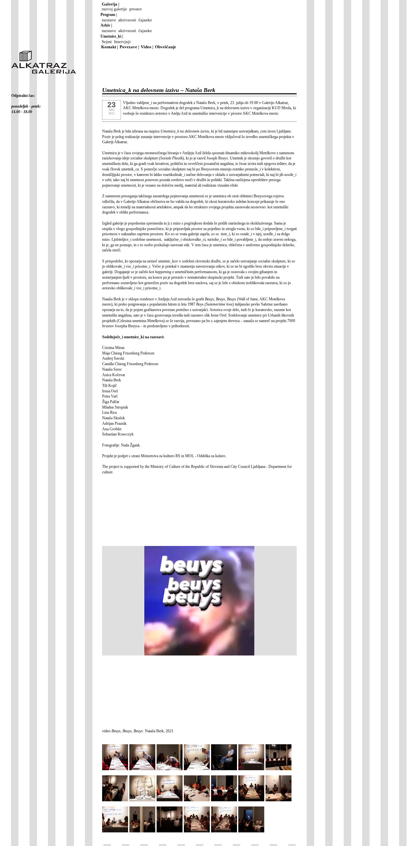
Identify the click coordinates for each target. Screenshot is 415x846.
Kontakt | (109, 47)
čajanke (145, 20)
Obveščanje (165, 47)
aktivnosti (127, 20)
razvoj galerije (114, 9)
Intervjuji (122, 42)
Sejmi (107, 42)
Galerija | (110, 4)
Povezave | (129, 47)
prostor (135, 9)
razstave (109, 20)
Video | (147, 47)
